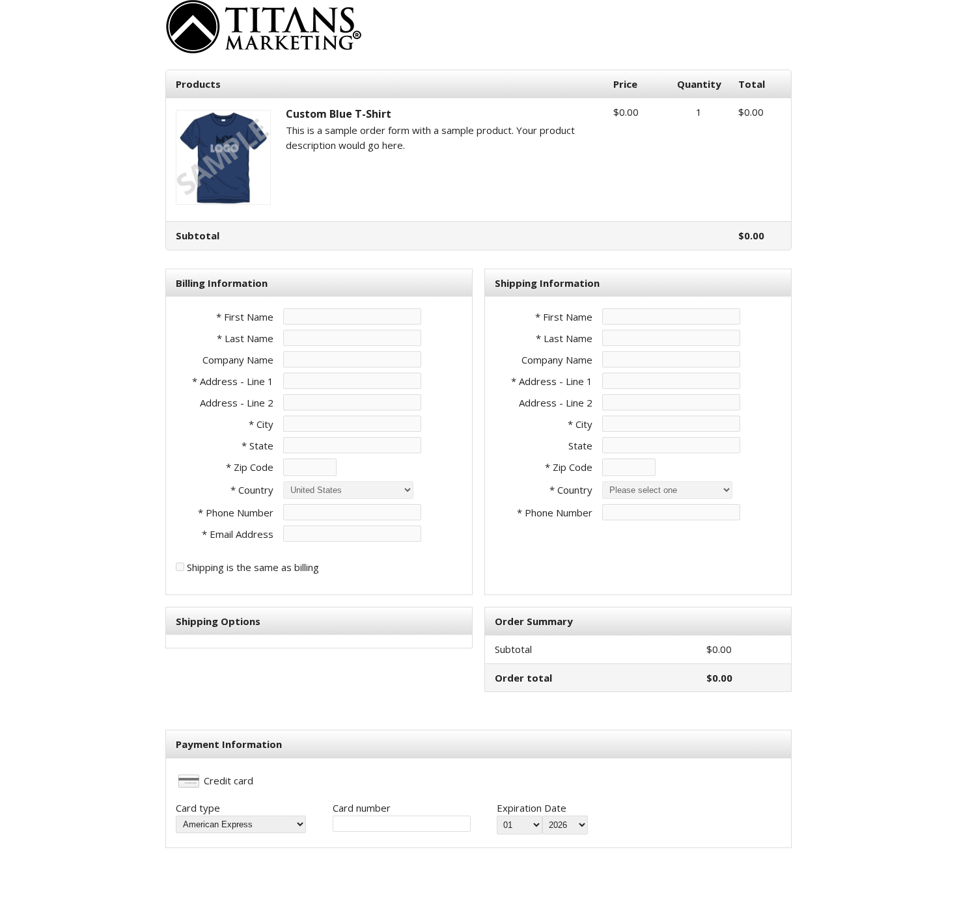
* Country (251, 489)
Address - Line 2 (236, 402)
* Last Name (245, 338)
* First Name (244, 316)
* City (261, 424)
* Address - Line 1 (232, 381)
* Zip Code (249, 466)
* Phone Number (554, 512)
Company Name (237, 359)
